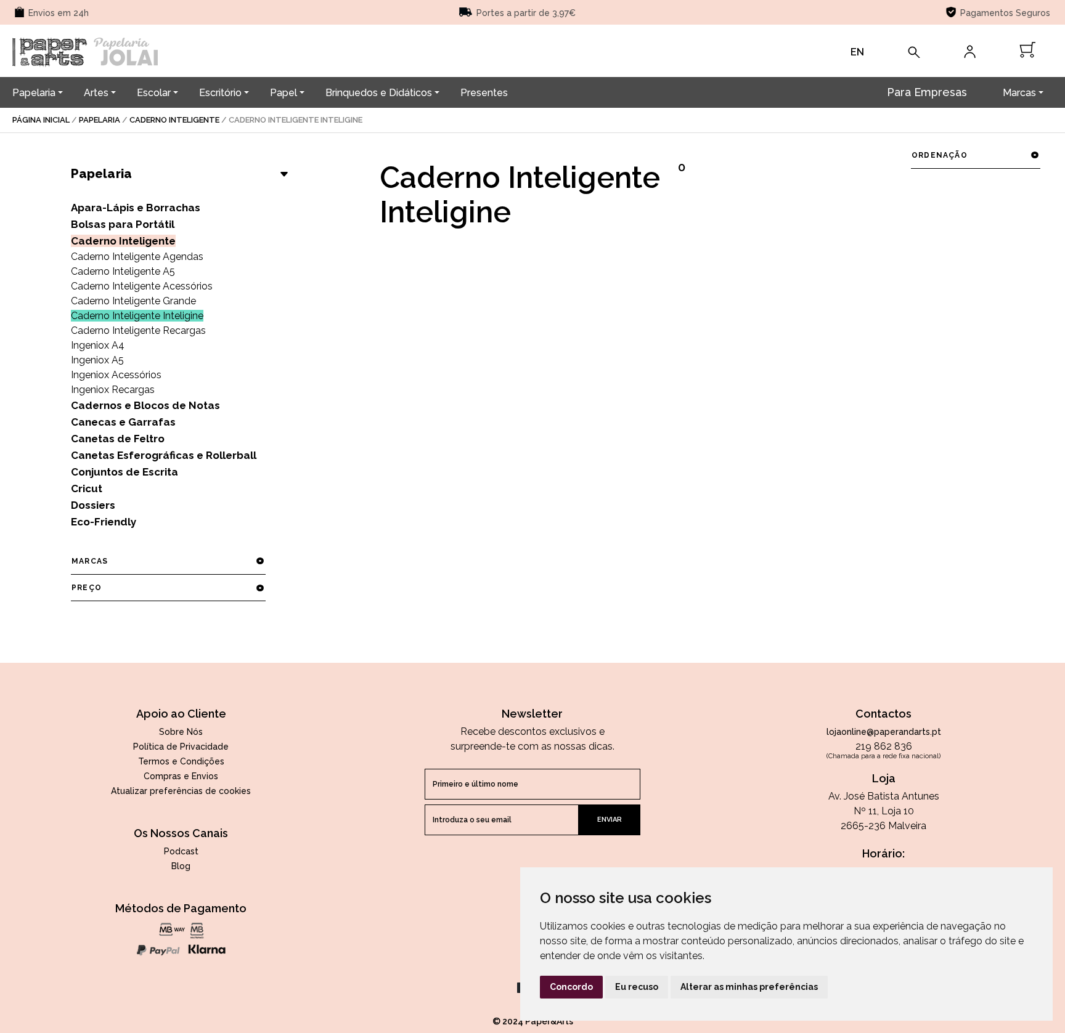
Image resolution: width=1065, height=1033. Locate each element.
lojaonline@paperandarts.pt (883, 732)
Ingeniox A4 (97, 345)
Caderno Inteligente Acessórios (142, 286)
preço (86, 587)
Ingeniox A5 (97, 360)
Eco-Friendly (103, 522)
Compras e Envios (181, 776)
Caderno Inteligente (174, 119)
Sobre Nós (181, 732)
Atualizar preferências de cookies (181, 791)
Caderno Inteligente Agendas (137, 256)
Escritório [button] (220, 93)
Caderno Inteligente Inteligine (137, 316)
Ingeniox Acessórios (116, 375)
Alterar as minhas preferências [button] (749, 987)
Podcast (181, 851)
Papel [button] (283, 93)
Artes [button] (96, 93)
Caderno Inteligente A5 (123, 271)
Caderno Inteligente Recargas (138, 330)
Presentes (484, 93)
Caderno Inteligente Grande (133, 301)
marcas (89, 561)
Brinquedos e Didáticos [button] (378, 93)
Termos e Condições (181, 761)
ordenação (940, 155)
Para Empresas (927, 92)
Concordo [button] (571, 987)
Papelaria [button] (33, 93)
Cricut (86, 488)
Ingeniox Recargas (113, 389)
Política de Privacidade (181, 746)
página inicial (41, 119)
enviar (609, 820)
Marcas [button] (1019, 93)
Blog (180, 866)
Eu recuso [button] (636, 987)
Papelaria (99, 119)
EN (857, 52)
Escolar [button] (154, 93)
